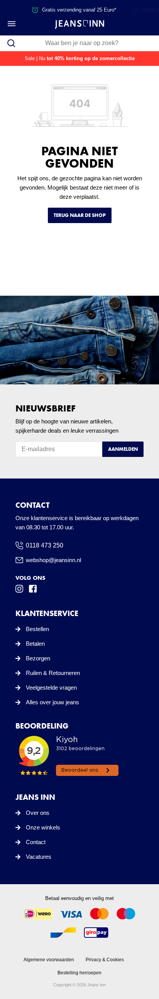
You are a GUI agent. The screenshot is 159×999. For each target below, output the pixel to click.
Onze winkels (43, 827)
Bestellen (37, 629)
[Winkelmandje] (146, 23)
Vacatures (38, 856)
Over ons (37, 812)
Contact (36, 842)
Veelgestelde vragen (51, 687)
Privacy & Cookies (105, 959)
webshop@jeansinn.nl (53, 560)
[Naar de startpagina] (79, 24)
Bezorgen (38, 658)
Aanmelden (123, 449)
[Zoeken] (11, 43)
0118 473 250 (44, 545)
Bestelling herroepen (79, 972)
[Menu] (11, 23)
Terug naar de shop (80, 215)
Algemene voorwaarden (49, 959)
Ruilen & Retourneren (53, 673)
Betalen (35, 643)
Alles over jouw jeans (52, 702)
